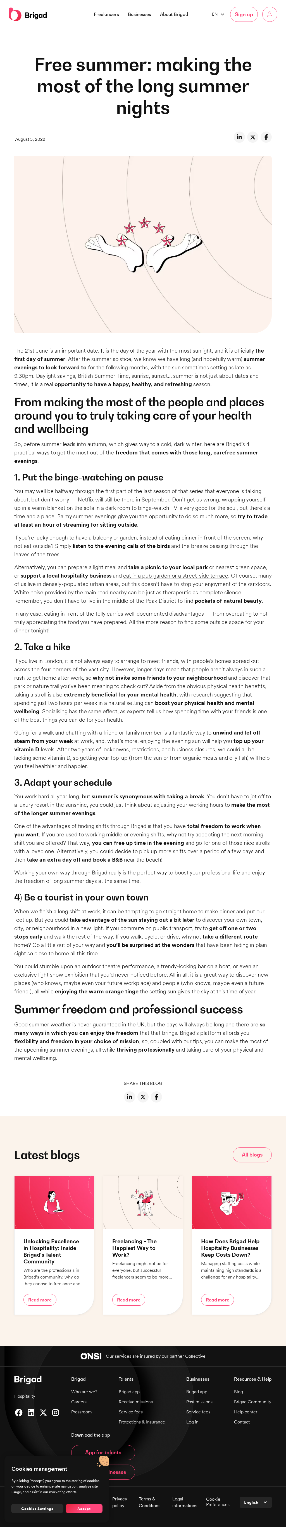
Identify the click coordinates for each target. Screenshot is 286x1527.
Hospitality (24, 1396)
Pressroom (81, 1412)
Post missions (199, 1401)
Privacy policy (119, 1502)
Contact (242, 1422)
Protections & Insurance (142, 1422)
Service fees (131, 1412)
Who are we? (84, 1391)
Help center (245, 1412)
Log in (192, 1422)
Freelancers (106, 14)
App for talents (103, 1452)
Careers (79, 1401)
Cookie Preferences (218, 1501)
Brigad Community (252, 1401)
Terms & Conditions (149, 1502)
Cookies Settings (37, 1508)
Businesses (139, 14)
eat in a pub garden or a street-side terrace (175, 575)
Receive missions (136, 1401)
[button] (174, 14)
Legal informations (184, 1502)
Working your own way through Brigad (60, 872)
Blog (238, 1391)
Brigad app (129, 1391)
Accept (83, 1508)
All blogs (252, 1155)
